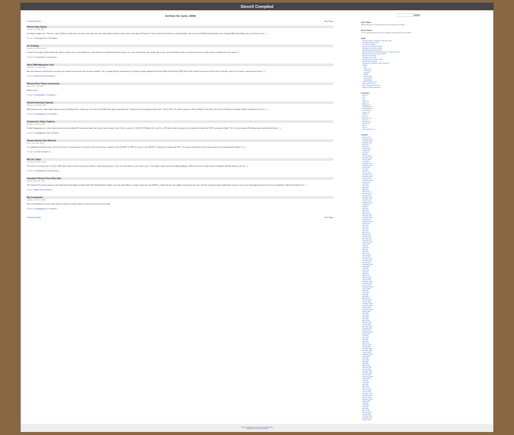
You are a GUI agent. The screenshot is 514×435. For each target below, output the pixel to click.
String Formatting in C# (369, 82)
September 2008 (367, 309)
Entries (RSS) (250, 428)
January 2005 (366, 391)
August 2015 (366, 167)
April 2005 (365, 386)
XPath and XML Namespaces (371, 87)
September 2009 (367, 287)
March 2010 (366, 275)
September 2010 (367, 264)
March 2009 (366, 298)
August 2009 (366, 288)
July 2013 (365, 206)
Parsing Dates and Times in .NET (372, 59)
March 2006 (366, 365)
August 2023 (366, 137)
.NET (363, 95)
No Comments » (49, 76)
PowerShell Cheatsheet (369, 61)
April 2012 (365, 230)
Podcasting (365, 121)
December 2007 (367, 326)
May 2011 (365, 249)
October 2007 (366, 330)
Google (364, 112)
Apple (36, 190)
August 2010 (366, 266)
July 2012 (365, 225)
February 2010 (366, 277)
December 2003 (367, 416)
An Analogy (33, 46)
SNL (363, 125)
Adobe (364, 101)
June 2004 (365, 404)
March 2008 (366, 320)
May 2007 (365, 339)
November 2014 (367, 176)
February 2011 (366, 255)
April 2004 (365, 408)
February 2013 (366, 214)
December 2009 (367, 281)
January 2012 (366, 236)
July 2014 (365, 184)
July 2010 (365, 268)
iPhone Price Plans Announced (43, 83)
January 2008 (366, 324)
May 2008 (365, 317)
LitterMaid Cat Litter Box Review (372, 48)
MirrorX (366, 74)
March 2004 (366, 410)
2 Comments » (53, 38)
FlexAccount (367, 68)
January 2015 (366, 172)
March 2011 (366, 253)
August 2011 (366, 244)
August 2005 (366, 378)
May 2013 (365, 208)
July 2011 (365, 245)
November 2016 (367, 157)
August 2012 (366, 223)
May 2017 (365, 154)
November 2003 (367, 418)
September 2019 (367, 139)
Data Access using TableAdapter (372, 46)
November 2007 (367, 328)
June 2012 (365, 227)
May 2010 (365, 272)
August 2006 (366, 356)
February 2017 (366, 156)
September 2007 (367, 331)
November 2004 (367, 395)
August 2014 (366, 182)
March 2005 (366, 388)
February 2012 (366, 234)
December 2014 (367, 174)
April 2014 (365, 189)
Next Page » (329, 21)
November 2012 (367, 217)
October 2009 (366, 285)
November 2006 (367, 350)
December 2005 (367, 371)
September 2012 (367, 221)
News (364, 120)
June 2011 (365, 247)
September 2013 (367, 202)
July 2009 (365, 290)
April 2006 (365, 363)
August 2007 (366, 333)
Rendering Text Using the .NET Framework (375, 63)
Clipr (365, 67)
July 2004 (365, 403)
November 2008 (367, 305)
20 (363, 99)
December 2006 (367, 348)
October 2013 (366, 201)
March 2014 (366, 191)
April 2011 (365, 251)
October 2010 (366, 262)
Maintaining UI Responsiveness (372, 50)
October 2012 (366, 219)
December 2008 (367, 303)
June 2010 (365, 270)
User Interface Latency (369, 83)
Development (366, 108)
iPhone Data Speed (37, 27)
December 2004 (367, 393)
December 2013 (367, 197)
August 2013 (366, 204)
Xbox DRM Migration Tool (40, 64)
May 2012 (365, 229)
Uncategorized (40, 38)
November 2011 (367, 240)
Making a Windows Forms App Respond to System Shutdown (381, 52)
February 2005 (366, 389)
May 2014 (365, 187)
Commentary (39, 57)
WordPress (269, 427)
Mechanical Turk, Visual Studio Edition (374, 54)
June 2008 (365, 315)
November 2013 (367, 199)
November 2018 (367, 143)
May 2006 (365, 361)
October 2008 (366, 307)
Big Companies (35, 197)
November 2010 (367, 260)
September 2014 (367, 180)
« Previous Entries (34, 21)
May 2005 (365, 384)
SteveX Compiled (257, 6)
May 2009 (365, 294)
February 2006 (366, 367)
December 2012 (367, 215)
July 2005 (365, 380)
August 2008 (366, 311)
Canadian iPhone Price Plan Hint (44, 178)
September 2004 (367, 399)
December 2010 (367, 259)
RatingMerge (368, 80)
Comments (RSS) (262, 428)
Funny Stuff (366, 110)
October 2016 (366, 159)
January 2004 (366, 414)
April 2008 (365, 318)
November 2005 (367, 373)
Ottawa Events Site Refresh (41, 140)
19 (35, 152)
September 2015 (367, 165)
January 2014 (366, 195)
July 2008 (365, 313)
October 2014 (366, 178)
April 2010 (365, 273)
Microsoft (38, 76)
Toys (363, 127)
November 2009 (367, 283)
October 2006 (366, 352)
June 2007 (365, 337)
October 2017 (366, 148)
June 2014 (365, 186)
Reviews (364, 123)
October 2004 (366, 397)
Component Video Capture (41, 121)
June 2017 (365, 152)
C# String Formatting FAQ (370, 42)
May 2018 (365, 144)
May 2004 (365, 406)
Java (363, 116)
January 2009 (366, 302)
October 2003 (366, 419)
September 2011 (367, 242)
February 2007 (366, 345)
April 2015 (365, 171)
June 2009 (365, 292)
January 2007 (366, 346)
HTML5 (364, 114)
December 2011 (367, 238)
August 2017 (366, 150)
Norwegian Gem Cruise (369, 57)
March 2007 (366, 343)
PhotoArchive (368, 76)
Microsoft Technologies (369, 55)
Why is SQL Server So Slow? (371, 85)
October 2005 (366, 375)
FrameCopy (367, 70)
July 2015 (365, 169)
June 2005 (365, 382)
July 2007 (365, 335)
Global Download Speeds (40, 102)
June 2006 (365, 360)
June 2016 (365, 161)
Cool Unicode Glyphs (368, 44)
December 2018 (367, 141)
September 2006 (367, 354)
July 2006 (365, 358)
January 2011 (366, 257)
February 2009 (366, 300)
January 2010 (366, 279)
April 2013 (365, 210)
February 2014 (366, 193)
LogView (366, 72)
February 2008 (366, 322)
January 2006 (366, 369)
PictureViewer (368, 78)
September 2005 (367, 376)
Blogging (365, 105)
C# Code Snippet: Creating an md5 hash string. (377, 40)
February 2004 (366, 412)
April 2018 (365, 146)
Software (365, 65)
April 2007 (365, 341)
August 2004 (366, 401)
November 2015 (367, 163)
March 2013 (366, 212)
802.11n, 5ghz (34, 159)
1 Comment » (51, 95)
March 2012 (366, 232)
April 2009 (365, 296)
